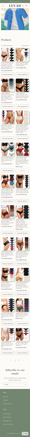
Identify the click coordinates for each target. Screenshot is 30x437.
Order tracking (7, 404)
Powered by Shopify (19, 433)
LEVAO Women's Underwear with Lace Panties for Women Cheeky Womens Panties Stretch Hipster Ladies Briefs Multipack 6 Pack (22, 223)
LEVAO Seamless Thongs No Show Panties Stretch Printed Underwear (22, 64)
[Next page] (23, 360)
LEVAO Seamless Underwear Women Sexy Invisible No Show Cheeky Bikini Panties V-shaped (22, 95)
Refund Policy (7, 417)
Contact (5, 400)
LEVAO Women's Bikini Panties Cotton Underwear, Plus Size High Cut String (22, 191)
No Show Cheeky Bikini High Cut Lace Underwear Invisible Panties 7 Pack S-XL (7, 315)
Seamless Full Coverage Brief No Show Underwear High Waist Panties (22, 315)
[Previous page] (6, 360)
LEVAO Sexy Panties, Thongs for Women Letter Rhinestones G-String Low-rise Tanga (7, 127)
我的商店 (12, 433)
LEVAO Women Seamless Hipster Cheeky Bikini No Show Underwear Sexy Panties (7, 159)
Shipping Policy (7, 421)
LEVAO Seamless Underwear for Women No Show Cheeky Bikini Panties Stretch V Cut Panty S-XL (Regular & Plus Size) (7, 97)
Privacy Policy (7, 414)
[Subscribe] (25, 384)
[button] (3, 5)
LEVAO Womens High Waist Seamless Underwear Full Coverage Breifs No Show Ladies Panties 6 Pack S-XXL (22, 254)
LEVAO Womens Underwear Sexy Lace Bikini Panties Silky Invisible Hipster (6, 285)
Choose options (8, 74)
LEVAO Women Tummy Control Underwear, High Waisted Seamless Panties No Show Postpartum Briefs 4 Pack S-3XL (7, 192)
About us (5, 396)
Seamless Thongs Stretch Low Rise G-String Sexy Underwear (22, 344)
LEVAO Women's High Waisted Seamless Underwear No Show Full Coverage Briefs (7, 222)
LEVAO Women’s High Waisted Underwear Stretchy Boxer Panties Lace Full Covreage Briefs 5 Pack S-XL (22, 285)
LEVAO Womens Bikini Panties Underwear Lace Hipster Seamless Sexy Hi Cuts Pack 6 (7, 254)
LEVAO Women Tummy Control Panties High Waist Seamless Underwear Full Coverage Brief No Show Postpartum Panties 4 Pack (22, 161)
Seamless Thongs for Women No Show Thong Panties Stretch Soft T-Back (7, 345)
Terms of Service (8, 424)
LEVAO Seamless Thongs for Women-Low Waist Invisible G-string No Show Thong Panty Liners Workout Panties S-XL (7, 65)
